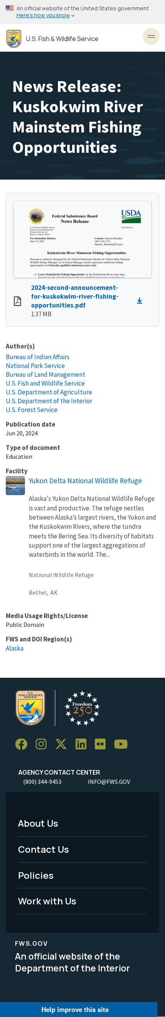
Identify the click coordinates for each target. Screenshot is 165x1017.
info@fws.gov (109, 781)
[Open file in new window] (17, 302)
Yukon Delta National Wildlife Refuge (85, 480)
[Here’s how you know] (82, 12)
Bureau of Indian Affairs (37, 357)
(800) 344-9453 (42, 781)
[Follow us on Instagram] (44, 744)
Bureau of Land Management (45, 374)
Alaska (14, 648)
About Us (38, 823)
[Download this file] (141, 301)
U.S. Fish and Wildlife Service (45, 383)
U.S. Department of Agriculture (49, 392)
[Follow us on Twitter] (64, 744)
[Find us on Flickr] (103, 744)
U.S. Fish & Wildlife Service (62, 39)
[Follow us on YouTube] (123, 744)
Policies (36, 875)
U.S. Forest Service (32, 409)
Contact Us (43, 849)
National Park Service (35, 365)
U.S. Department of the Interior (49, 401)
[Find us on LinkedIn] (84, 744)
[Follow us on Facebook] (24, 744)
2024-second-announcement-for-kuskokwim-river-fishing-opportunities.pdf (75, 296)
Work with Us (47, 900)
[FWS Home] (13, 39)
